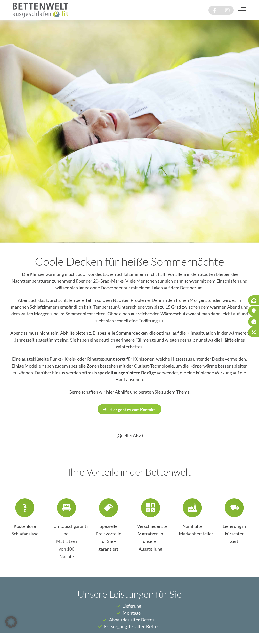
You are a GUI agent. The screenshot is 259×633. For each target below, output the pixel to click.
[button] (11, 622)
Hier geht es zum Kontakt (132, 409)
